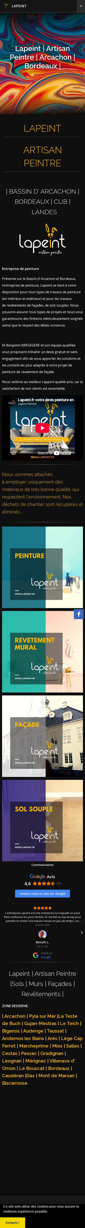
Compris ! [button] (12, 1222)
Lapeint (46, 6)
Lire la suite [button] (42, 925)
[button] (3, 932)
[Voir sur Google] (42, 934)
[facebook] (79, 614)
